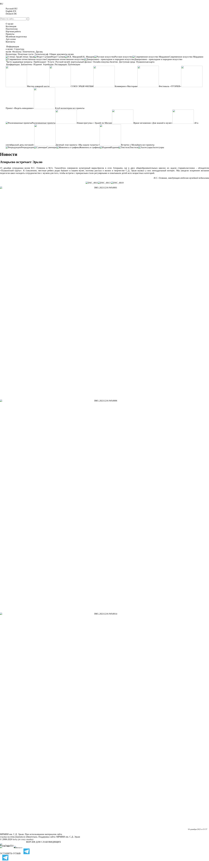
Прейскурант (40, 62)
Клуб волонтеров (63, 108)
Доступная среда (127, 62)
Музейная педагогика (16, 36)
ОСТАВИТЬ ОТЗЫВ (10, 853)
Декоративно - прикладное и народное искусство (158, 59)
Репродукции (27, 147)
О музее (9, 24)
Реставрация (60, 64)
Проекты (10, 34)
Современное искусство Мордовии (186, 57)
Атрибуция (48, 64)
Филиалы (17, 51)
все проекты (78, 108)
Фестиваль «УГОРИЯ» (170, 86)
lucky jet (16, 839)
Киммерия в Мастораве (126, 86)
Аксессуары (158, 147)
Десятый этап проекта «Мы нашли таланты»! (78, 145)
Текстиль (134, 147)
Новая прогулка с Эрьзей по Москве (94, 123)
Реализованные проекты (43, 123)
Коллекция (11, 26)
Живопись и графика (89, 147)
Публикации (73, 64)
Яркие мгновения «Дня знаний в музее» (152, 123)
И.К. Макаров (87, 57)
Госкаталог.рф (41, 54)
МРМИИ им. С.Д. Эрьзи (68, 837)
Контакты (10, 41)
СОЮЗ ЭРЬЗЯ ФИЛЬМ (82, 86)
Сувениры (51, 147)
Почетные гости (25, 54)
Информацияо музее (12, 47)
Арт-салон (11, 39)
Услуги (51, 62)
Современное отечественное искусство (65, 59)
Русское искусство (124, 57)
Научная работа (13, 31)
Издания (37, 64)
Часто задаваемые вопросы (19, 62)
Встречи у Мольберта (131, 145)
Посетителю (12, 29)
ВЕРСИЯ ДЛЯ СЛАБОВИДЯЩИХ (43, 842)
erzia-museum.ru (17, 837)
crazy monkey (27, 839)
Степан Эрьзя (27, 57)
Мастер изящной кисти (38, 86)
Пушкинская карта (145, 62)
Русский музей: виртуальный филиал (73, 62)
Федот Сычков (58, 57)
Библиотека (26, 64)
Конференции (13, 64)
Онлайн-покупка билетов (105, 62)
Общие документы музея (61, 54)
